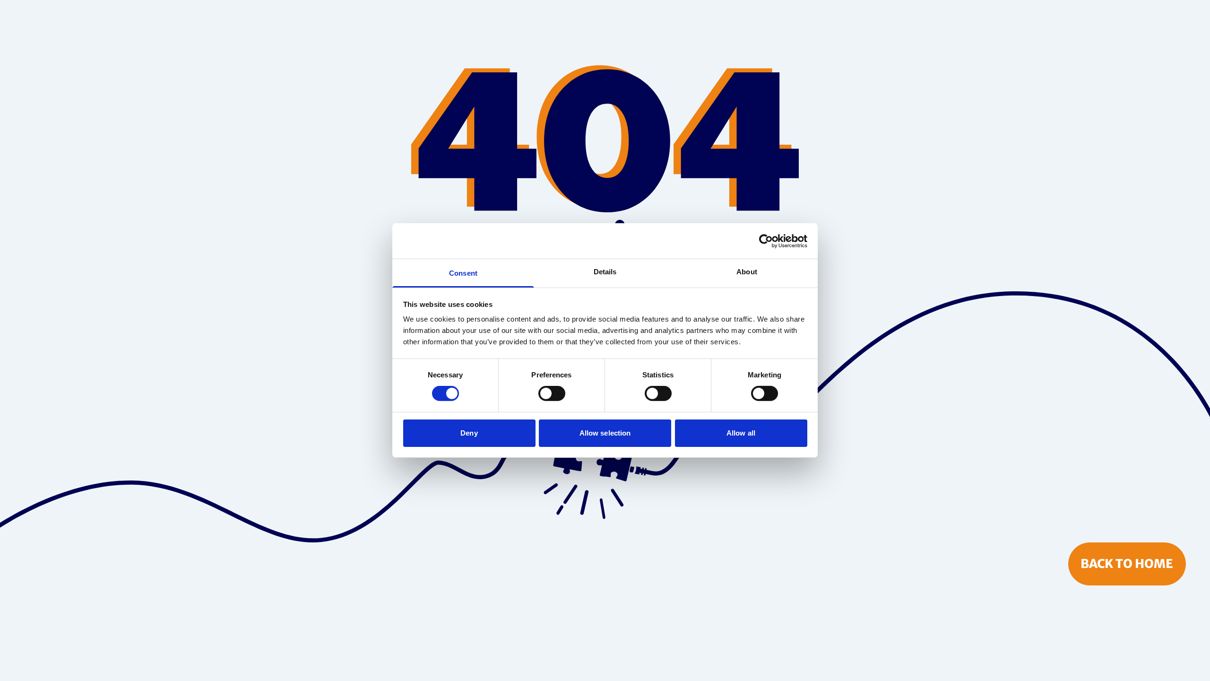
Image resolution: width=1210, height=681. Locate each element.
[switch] (551, 393)
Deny (468, 433)
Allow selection (605, 433)
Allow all (740, 433)
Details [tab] (605, 272)
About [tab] (746, 272)
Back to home (1126, 563)
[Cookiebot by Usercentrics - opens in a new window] (766, 241)
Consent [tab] (463, 273)
